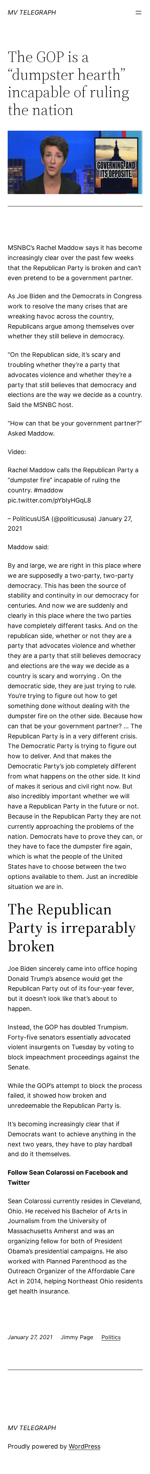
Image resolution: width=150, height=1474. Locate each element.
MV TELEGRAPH (32, 12)
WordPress (84, 1446)
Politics (111, 1337)
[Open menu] (138, 12)
